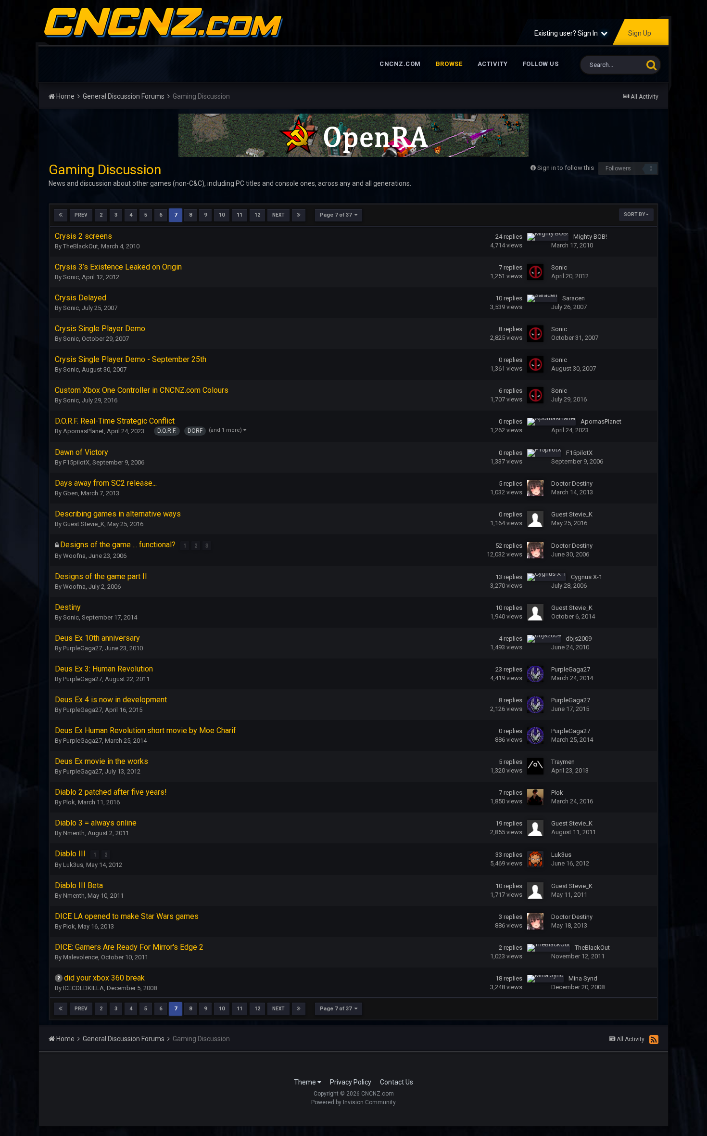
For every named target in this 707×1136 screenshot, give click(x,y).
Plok (69, 802)
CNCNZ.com (400, 63)
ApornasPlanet (83, 431)
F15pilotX (76, 462)
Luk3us (73, 864)
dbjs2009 (579, 638)
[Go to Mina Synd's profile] (545, 978)
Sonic (71, 277)
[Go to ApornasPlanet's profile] (551, 422)
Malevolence (80, 957)
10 (222, 215)
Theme (305, 1082)
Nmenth (74, 833)
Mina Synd (582, 978)
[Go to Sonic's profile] (535, 272)
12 (257, 215)
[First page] (60, 215)
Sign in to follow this (565, 167)
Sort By (635, 214)
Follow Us (541, 63)
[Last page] (298, 215)
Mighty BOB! (590, 236)
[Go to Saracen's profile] (542, 298)
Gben (70, 493)
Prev (81, 215)
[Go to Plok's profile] (535, 797)
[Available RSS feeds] (653, 1039)
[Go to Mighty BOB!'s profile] (547, 237)
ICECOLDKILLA (83, 988)
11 (239, 215)
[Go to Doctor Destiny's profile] (535, 488)
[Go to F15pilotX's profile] (544, 453)
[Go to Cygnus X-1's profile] (546, 577)
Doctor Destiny (572, 483)
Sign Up (639, 33)
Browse (449, 63)
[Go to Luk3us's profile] (535, 859)
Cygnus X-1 (586, 577)
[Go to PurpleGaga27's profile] (535, 674)
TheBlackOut (80, 246)
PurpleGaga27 (82, 648)
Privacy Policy (350, 1082)
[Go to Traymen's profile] (535, 766)
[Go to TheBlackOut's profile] (548, 948)
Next (278, 215)
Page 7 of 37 (337, 215)
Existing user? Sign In (567, 33)
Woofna (74, 555)
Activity (493, 63)
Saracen (573, 298)
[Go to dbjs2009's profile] (544, 639)
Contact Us (396, 1082)
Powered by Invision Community (353, 1102)
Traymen (563, 761)
